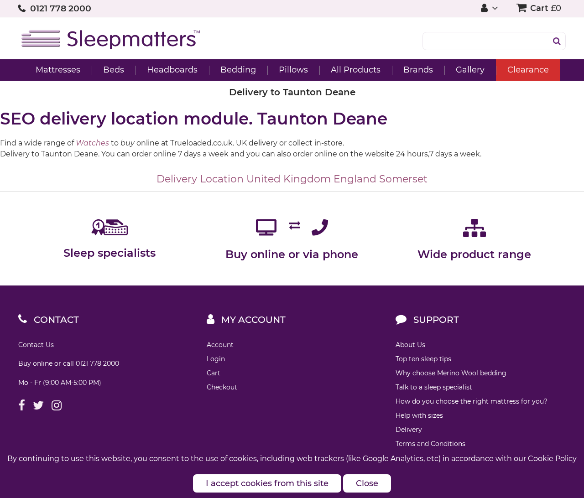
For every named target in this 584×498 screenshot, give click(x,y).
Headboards (172, 70)
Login (216, 359)
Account (220, 345)
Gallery (470, 70)
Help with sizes (419, 415)
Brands (418, 70)
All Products (356, 70)
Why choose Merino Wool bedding (451, 373)
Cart (213, 373)
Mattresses (58, 70)
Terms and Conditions (430, 444)
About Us (410, 345)
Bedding (238, 70)
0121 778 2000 (60, 8)
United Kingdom (288, 179)
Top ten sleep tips (423, 359)
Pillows (293, 70)
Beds (113, 70)
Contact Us (36, 345)
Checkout (222, 387)
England (355, 179)
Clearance (528, 70)
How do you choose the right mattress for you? (472, 401)
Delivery (409, 429)
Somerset (403, 179)
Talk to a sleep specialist (434, 387)
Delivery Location (200, 179)
